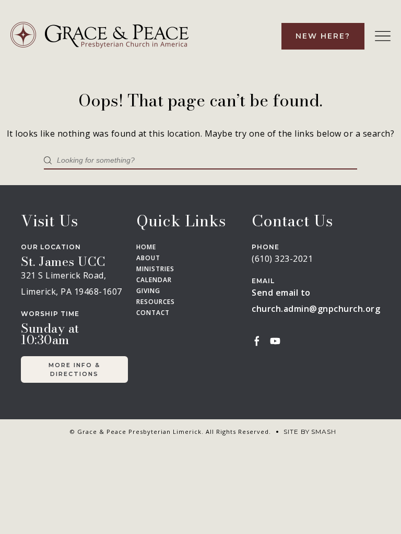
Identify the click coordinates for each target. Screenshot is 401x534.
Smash (323, 431)
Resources (155, 302)
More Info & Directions (74, 369)
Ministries (155, 269)
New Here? (323, 36)
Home (146, 247)
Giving (148, 291)
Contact (153, 313)
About (148, 258)
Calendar (154, 280)
